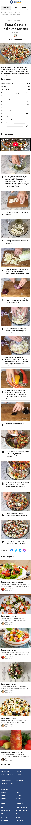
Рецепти (6, 8)
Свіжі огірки (5, 90)
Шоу (2, 814)
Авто (18, 817)
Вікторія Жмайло (9, 588)
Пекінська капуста (7, 84)
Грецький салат (16, 12)
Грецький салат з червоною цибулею (12, 582)
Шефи (24, 8)
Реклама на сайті (6, 780)
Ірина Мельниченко (9, 622)
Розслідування (21, 807)
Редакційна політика (7, 783)
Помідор (4, 86)
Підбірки (3, 798)
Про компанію (5, 771)
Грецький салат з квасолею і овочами (12, 752)
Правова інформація (7, 774)
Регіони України (21, 810)
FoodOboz (4, 789)
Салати (10, 12)
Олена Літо (7, 758)
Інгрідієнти (19, 798)
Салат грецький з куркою (8, 718)
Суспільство (5, 810)
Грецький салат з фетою (8, 650)
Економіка (19, 821)
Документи (19, 780)
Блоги (3, 804)
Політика (19, 804)
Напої (15, 8)
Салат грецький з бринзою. (9, 684)
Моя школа (5, 817)
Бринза (3, 105)
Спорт (18, 814)
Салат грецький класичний (9, 616)
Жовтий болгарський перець (10, 93)
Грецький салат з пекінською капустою (11, 14)
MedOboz (4, 821)
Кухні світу (19, 795)
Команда (18, 771)
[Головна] (1, 12)
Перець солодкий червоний (10, 96)
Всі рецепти (5, 764)
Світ (2, 807)
